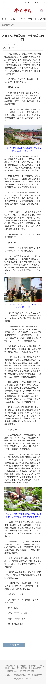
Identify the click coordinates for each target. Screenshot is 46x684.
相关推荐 (14, 645)
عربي (36, 2)
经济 (13, 19)
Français (25, 2)
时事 (4, 19)
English (15, 2)
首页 (3, 25)
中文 (5, 2)
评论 (31, 19)
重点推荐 (10, 25)
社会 (22, 19)
